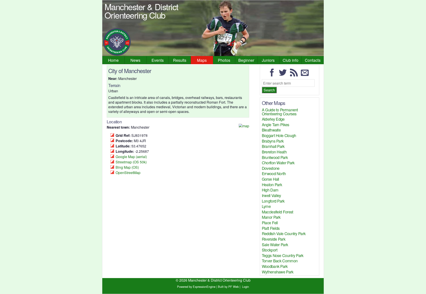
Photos (224, 60)
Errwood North (274, 173)
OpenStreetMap (128, 172)
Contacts (313, 60)
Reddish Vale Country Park (284, 233)
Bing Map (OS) (127, 167)
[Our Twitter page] (284, 74)
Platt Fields (271, 228)
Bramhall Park (273, 146)
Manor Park (271, 217)
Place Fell (270, 222)
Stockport (270, 250)
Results (179, 60)
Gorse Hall (270, 179)
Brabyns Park (273, 141)
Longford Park (273, 201)
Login (245, 286)
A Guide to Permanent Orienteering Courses (280, 111)
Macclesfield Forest (277, 212)
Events (158, 60)
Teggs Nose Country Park (283, 255)
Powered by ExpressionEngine (196, 286)
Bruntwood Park (275, 157)
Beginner (246, 60)
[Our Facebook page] (273, 74)
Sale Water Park (275, 244)
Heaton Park (272, 184)
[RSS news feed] (295, 74)
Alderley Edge (273, 119)
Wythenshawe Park (278, 272)
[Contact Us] (306, 74)
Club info (290, 60)
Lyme (266, 206)
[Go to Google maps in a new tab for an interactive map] (244, 125)
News (135, 60)
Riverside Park (273, 239)
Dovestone (271, 168)
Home (113, 60)
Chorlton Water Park (278, 162)
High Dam (270, 190)
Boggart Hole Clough (279, 135)
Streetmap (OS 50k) (131, 161)
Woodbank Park (275, 266)
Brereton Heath (274, 152)
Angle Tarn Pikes (275, 124)
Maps (202, 60)
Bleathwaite (271, 130)
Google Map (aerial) (131, 156)
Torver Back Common (280, 260)
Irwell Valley (271, 195)
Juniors (268, 60)
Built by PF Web (228, 286)
